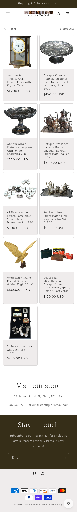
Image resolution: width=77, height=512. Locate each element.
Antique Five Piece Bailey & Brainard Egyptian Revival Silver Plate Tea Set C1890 (56, 150)
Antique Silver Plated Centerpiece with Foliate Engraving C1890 (19, 149)
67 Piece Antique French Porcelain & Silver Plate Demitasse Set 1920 (20, 217)
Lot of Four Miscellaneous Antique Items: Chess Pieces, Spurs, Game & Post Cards (57, 284)
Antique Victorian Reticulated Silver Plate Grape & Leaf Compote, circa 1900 (56, 82)
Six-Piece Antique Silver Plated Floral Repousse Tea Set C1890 (56, 217)
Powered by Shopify (52, 504)
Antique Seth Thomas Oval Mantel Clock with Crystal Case (19, 80)
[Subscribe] (64, 457)
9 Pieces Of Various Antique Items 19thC (19, 350)
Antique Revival (32, 504)
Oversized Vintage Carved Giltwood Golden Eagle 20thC (20, 281)
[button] (8, 14)
